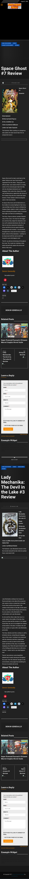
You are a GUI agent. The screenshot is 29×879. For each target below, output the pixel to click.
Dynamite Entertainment (7, 45)
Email (5, 393)
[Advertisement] (14, 24)
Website (5, 400)
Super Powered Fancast (18, 874)
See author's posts (9, 275)
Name (5, 387)
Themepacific (14, 876)
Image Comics (21, 466)
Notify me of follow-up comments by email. (14, 421)
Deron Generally (7, 82)
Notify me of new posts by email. (14, 425)
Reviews (17, 45)
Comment (6, 406)
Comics (14, 43)
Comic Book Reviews (6, 43)
